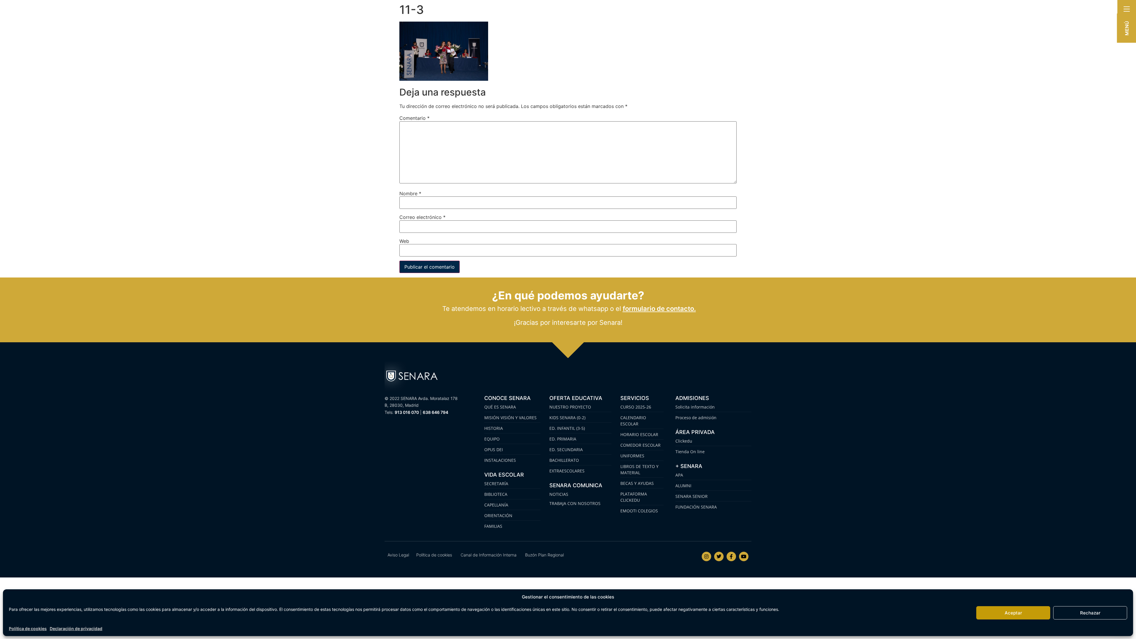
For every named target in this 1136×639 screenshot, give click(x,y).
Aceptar (1013, 613)
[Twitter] (719, 556)
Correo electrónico (422, 217)
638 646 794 (435, 412)
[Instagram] (706, 556)
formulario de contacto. (659, 308)
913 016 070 (407, 412)
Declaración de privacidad (76, 628)
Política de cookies (28, 628)
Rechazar (1090, 613)
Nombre (410, 193)
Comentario (414, 118)
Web (404, 241)
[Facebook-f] (731, 556)
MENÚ (1127, 28)
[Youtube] (743, 556)
